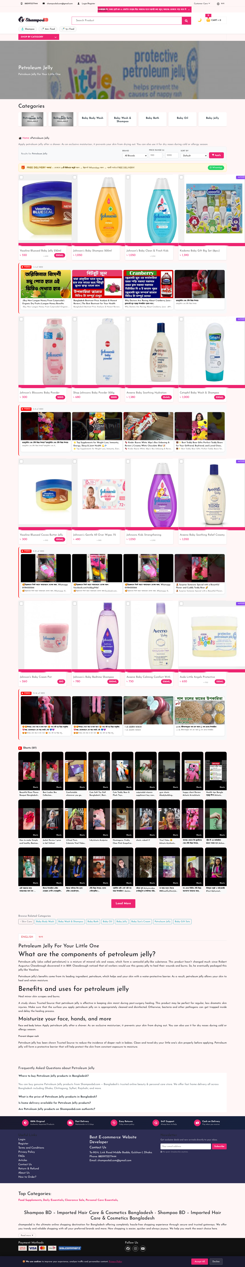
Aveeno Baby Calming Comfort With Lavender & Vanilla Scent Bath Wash (148, 677)
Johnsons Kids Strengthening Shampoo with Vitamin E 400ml (145, 535)
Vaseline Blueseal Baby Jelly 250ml (40, 250)
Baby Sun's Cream (140, 921)
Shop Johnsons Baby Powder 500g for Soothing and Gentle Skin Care (94, 393)
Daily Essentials (53, 1200)
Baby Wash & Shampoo (70, 921)
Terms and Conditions (31, 1148)
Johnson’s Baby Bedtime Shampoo (93, 677)
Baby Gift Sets (182, 921)
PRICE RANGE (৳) (156, 150)
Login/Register (88, 4)
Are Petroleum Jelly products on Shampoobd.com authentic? (56, 1109)
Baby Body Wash (45, 921)
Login (21, 1139)
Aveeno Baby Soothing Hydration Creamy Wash (146, 393)
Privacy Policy (26, 1152)
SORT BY (184, 151)
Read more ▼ (27, 1236)
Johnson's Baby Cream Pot (36, 677)
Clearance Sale (74, 1200)
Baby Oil (107, 921)
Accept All (200, 1262)
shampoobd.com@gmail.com (59, 4)
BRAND (125, 151)
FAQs (21, 1156)
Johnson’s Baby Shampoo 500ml (92, 250)
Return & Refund (28, 1168)
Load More (123, 903)
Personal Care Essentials (102, 1200)
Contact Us (25, 1164)
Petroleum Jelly (162, 921)
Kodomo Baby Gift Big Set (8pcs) (200, 250)
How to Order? (27, 1177)
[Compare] (21, 177)
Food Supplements (30, 1200)
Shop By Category (32, 37)
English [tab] (27, 937)
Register (23, 1143)
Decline (216, 1262)
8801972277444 (31, 4)
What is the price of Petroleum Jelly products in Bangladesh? (57, 1097)
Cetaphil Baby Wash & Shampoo (199, 392)
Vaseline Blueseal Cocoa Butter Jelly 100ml (41, 535)
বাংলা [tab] (41, 937)
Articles (22, 1160)
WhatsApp (217, 168)
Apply (217, 155)
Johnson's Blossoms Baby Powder (40, 392)
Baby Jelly (121, 921)
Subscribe (219, 1146)
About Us (24, 1173)
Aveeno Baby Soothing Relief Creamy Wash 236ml (202, 535)
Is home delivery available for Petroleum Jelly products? (54, 1103)
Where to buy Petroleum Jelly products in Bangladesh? (53, 1076)
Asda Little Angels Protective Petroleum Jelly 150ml (197, 677)
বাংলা (222, 4)
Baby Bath (93, 921)
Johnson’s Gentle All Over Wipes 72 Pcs (94, 535)
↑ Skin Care (26, 921)
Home (26, 137)
